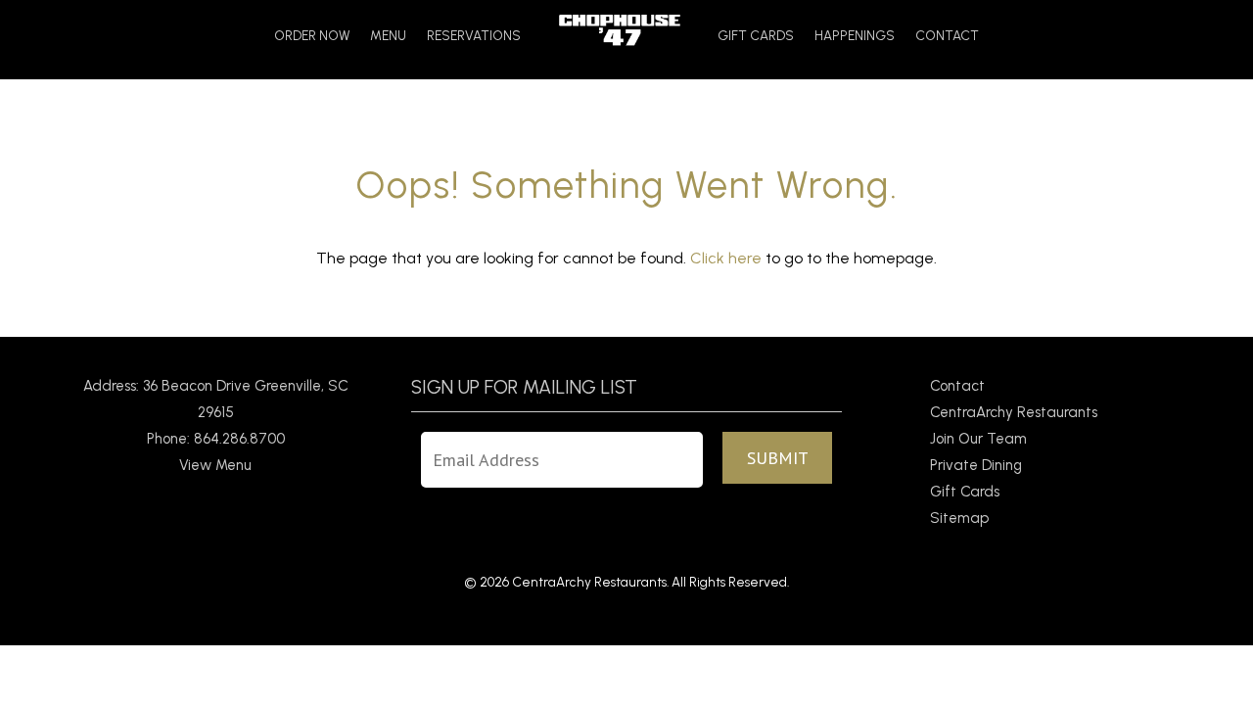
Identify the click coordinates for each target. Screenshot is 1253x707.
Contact (947, 36)
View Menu (215, 465)
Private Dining (976, 465)
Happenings (854, 36)
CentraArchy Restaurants (1013, 412)
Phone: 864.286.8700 (216, 439)
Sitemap (959, 518)
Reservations (474, 36)
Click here (726, 258)
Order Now (311, 36)
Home (619, 30)
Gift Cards (756, 36)
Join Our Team (978, 439)
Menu (388, 36)
